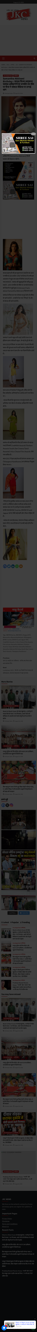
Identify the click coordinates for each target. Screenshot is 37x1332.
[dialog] (18, 143)
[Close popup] (33, 134)
